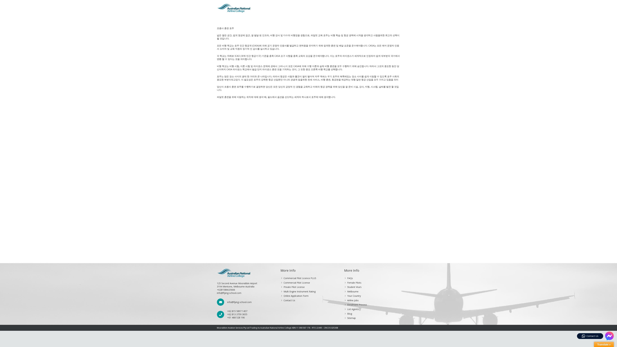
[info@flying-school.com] (222, 302)
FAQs (350, 278)
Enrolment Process (357, 304)
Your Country (354, 295)
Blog (349, 313)
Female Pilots (354, 282)
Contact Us (289, 300)
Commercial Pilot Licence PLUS (300, 278)
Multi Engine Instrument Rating (300, 291)
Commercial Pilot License (297, 282)
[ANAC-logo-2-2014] (234, 8)
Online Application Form (296, 295)
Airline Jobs (353, 300)
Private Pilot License (294, 287)
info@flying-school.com (239, 302)
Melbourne (352, 291)
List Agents (353, 309)
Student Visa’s (354, 287)
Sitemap (351, 318)
